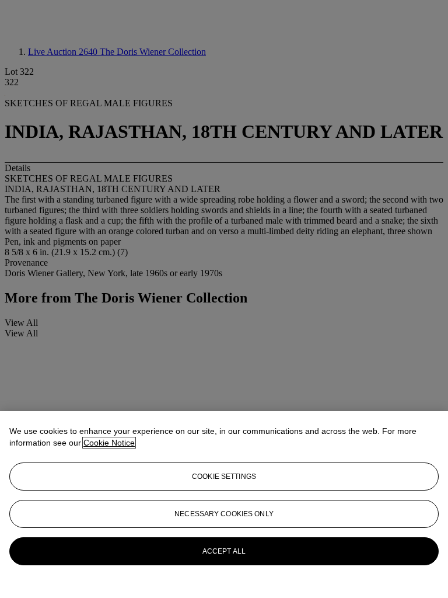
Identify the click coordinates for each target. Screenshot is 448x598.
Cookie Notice (109, 442)
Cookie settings (224, 476)
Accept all (224, 551)
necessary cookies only (224, 514)
